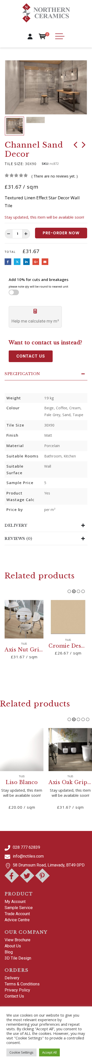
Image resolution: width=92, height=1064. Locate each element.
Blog (9, 952)
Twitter (17, 261)
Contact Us (14, 996)
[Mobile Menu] (59, 36)
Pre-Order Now (61, 233)
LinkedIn (26, 261)
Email (45, 261)
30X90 (31, 163)
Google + (35, 261)
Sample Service (19, 907)
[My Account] (30, 36)
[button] (12, 87)
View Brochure (17, 939)
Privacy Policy (17, 990)
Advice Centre (17, 919)
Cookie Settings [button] (21, 1052)
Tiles (24, 643)
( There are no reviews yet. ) (54, 176)
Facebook (8, 261)
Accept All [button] (49, 1052)
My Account (15, 901)
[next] (83, 145)
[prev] (75, 145)
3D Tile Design (18, 958)
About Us (13, 946)
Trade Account (17, 913)
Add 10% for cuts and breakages (38, 282)
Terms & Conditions (22, 984)
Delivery (12, 978)
